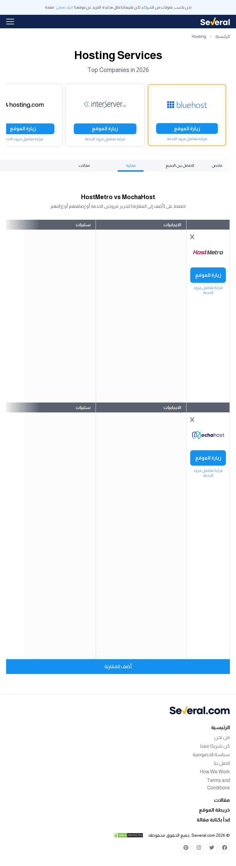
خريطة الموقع (214, 809)
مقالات (84, 165)
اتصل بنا (222, 763)
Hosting (199, 36)
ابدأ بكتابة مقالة (213, 819)
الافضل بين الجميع (180, 165)
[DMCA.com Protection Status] (128, 835)
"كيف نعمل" (64, 7)
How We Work (215, 771)
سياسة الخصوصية (211, 754)
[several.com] (215, 21)
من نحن (222, 737)
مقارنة (131, 165)
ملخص (217, 165)
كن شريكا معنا (215, 745)
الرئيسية (222, 36)
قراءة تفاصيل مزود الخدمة (187, 139)
